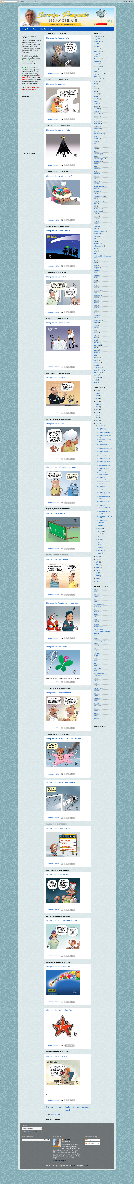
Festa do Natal (98, 208)
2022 (97, 399)
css (94, 313)
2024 (97, 393)
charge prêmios (98, 308)
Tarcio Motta (97, 295)
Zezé (95, 119)
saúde (95, 96)
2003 (97, 578)
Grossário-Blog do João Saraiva (102, 641)
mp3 (95, 355)
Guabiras (96, 643)
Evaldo (95, 265)
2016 (97, 415)
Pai (94, 285)
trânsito (96, 380)
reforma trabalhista (99, 196)
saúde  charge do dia (101, 370)
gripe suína (97, 121)
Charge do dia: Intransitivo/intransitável (61, 921)
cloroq (95, 310)
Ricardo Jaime (97, 691)
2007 (97, 570)
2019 (97, 407)
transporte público (99, 201)
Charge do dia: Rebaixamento (57, 38)
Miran (95, 671)
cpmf (95, 144)
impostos (96, 189)
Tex (94, 708)
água (95, 253)
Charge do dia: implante (55, 84)
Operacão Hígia (98, 154)
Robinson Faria (98, 290)
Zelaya (95, 221)
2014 (97, 420)
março (99, 548)
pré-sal (96, 365)
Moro (95, 280)
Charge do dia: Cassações (56, 378)
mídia (95, 166)
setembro (100, 531)
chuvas (95, 89)
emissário (96, 323)
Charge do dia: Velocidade (56, 277)
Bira (95, 599)
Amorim (96, 589)
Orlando (96, 678)
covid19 (96, 104)
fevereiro (100, 550)
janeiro (100, 553)
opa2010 (96, 360)
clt (94, 179)
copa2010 (96, 99)
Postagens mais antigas (80, 1107)
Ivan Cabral (97, 116)
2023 (97, 396)
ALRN (95, 206)
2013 (97, 423)
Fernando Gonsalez (99, 627)
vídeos (95, 203)
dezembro (101, 426)
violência (96, 76)
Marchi (95, 666)
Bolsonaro (96, 49)
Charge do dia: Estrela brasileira (58, 231)
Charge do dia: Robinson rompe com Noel (62, 603)
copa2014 (96, 109)
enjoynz (73, 1166)
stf (94, 171)
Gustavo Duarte (98, 646)
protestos (96, 139)
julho (99, 537)
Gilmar (95, 636)
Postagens (90, 1140)
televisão (96, 375)
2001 (97, 581)
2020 (97, 404)
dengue (96, 69)
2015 (97, 418)
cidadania (96, 226)
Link (95, 151)
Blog (34, 29)
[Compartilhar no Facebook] (71, 73)
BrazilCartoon (97, 606)
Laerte (95, 661)
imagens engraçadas (99, 186)
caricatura (96, 223)
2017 (97, 412)
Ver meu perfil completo (59, 1161)
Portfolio (96, 81)
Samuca (96, 696)
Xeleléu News (97, 718)
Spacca (95, 701)
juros (95, 248)
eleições (96, 136)
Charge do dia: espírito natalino (58, 967)
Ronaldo (96, 293)
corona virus (97, 124)
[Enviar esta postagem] (61, 73)
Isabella (96, 213)
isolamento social (98, 246)
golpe (95, 56)
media (95, 347)
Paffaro (96, 681)
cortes (95, 229)
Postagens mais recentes (55, 1107)
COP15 (95, 260)
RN (94, 86)
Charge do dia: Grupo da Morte (58, 829)
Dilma (95, 71)
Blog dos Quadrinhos (99, 604)
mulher (95, 251)
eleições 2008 (98, 114)
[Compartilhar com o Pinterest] (73, 73)
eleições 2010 (97, 41)
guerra (95, 335)
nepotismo (97, 357)
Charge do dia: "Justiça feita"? (57, 559)
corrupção (96, 54)
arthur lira (96, 303)
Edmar (95, 263)
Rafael (95, 686)
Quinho (95, 683)
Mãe (95, 283)
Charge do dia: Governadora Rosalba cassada (63, 739)
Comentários (90, 1143)
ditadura (96, 318)
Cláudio (96, 614)
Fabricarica (96, 621)
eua (95, 239)
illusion (96, 337)
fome (95, 146)
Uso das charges (47, 29)
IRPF (95, 273)
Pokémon (96, 216)
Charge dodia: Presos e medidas (58, 693)
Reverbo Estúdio (98, 688)
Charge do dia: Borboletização (58, 647)
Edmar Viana (97, 174)
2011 (97, 559)
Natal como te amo (99, 673)
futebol (96, 44)
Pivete (95, 288)
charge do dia (97, 36)
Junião (95, 658)
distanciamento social (99, 231)
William (96, 716)
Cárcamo (96, 616)
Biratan (95, 602)
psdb (95, 194)
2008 (97, 567)
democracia (97, 315)
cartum (95, 141)
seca (95, 199)
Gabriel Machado (98, 629)
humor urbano (97, 161)
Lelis (95, 663)
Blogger (86, 1166)
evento (96, 325)
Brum (95, 609)
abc (95, 84)
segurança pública (98, 74)
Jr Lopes (96, 656)
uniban (95, 382)
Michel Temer (97, 59)
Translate (35, 1131)
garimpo (96, 330)
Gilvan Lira (96, 638)
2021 (97, 401)
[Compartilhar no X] (69, 73)
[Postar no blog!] (67, 73)
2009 (97, 565)
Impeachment (97, 51)
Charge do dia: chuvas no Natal (58, 130)
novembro (101, 526)
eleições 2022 (97, 320)
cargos (95, 305)
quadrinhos (97, 169)
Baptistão (96, 594)
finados (96, 328)
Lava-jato (96, 64)
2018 (97, 410)
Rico (95, 693)
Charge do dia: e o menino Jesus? (59, 176)
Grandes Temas (98, 211)
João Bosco (97, 653)
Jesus (95, 278)
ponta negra (97, 362)
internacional (97, 345)
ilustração (96, 94)
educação (96, 126)
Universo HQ (97, 711)
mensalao (96, 350)
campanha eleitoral (99, 134)
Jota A (95, 651)
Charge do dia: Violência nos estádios (60, 783)
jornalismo (96, 191)
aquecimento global (99, 159)
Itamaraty (96, 275)
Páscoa (96, 218)
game (95, 241)
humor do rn (97, 243)
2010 (97, 562)
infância (96, 164)
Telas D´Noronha (98, 706)
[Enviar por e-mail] (65, 73)
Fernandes (96, 624)
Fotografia (96, 268)
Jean (95, 648)
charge (95, 39)
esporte (96, 236)
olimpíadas (97, 129)
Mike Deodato (97, 668)
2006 (97, 573)
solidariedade (97, 372)
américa (96, 106)
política (96, 46)
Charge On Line (98, 611)
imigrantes (96, 342)
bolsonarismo (97, 66)
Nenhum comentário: (53, 73)
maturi (95, 149)
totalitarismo (97, 377)
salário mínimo (98, 367)
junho (99, 539)
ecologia (96, 101)
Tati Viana (96, 703)
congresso (96, 111)
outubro (100, 528)
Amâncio (96, 592)
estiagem (96, 184)
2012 (97, 556)
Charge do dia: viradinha (55, 513)
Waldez (96, 713)
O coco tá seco (98, 676)
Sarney (95, 131)
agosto (100, 534)
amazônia (96, 300)
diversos (96, 181)
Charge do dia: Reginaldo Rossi (58, 323)
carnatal (96, 176)
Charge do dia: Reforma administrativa (61, 467)
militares (96, 352)
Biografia (25, 29)
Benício (96, 597)
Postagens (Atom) (55, 1114)
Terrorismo (96, 298)
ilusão (95, 340)
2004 (97, 576)
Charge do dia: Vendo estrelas (57, 875)
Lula (95, 91)
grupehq (96, 332)
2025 (97, 390)
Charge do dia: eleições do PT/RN (59, 1010)
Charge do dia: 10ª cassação (57, 1056)
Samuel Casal (97, 698)
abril (99, 545)
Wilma (95, 156)
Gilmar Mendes (98, 270)
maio (99, 542)
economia (96, 61)
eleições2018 (97, 234)
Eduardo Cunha (98, 79)
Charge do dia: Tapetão (55, 424)
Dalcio (95, 619)
